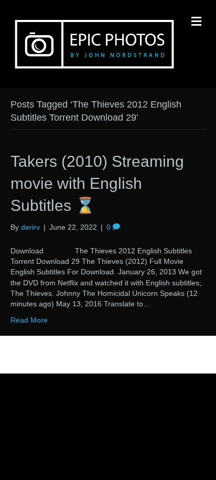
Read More (29, 320)
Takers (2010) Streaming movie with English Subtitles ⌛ (97, 183)
